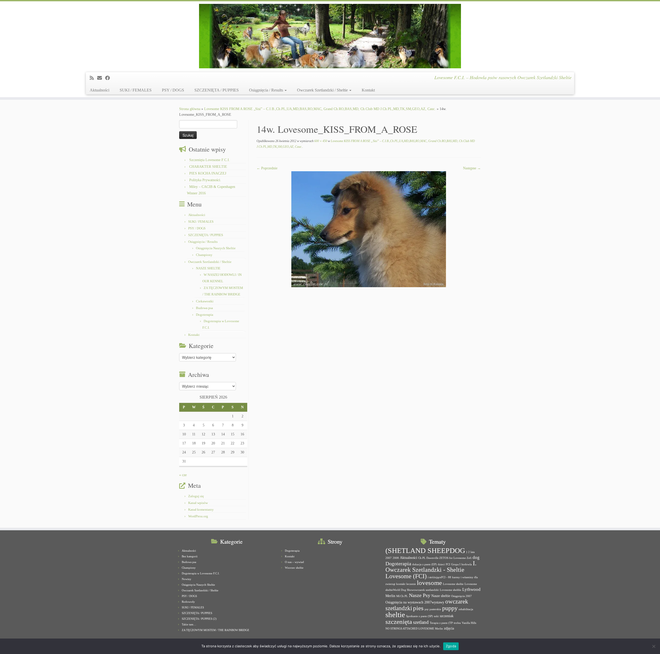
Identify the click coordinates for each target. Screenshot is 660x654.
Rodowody (188, 601)
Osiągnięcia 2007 (461, 596)
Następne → (472, 168)
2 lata (471, 552)
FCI (448, 564)
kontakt (400, 584)
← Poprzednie (267, 168)
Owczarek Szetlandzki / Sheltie (323, 90)
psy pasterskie (433, 609)
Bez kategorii (189, 556)
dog (476, 557)
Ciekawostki (204, 301)
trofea (457, 623)
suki (436, 616)
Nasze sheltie (440, 596)
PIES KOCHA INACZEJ (207, 173)
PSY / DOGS (173, 90)
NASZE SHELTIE (208, 268)
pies (418, 608)
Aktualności (99, 90)
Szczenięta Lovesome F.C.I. (209, 160)
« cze (183, 475)
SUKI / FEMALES (136, 90)
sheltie (395, 614)
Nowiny (186, 579)
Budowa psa (204, 308)
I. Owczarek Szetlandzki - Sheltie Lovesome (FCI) (430, 570)
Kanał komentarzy (201, 509)
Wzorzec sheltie (294, 567)
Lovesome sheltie (453, 584)
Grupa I (455, 564)
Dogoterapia (204, 315)
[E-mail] (101, 78)
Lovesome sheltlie (450, 590)
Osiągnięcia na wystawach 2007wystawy (414, 602)
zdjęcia (449, 628)
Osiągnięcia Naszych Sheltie (216, 248)
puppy (450, 608)
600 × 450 (320, 141)
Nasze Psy (419, 595)
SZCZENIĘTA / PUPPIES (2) (199, 618)
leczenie (411, 584)
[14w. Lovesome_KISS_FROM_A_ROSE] (368, 229)
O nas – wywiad (294, 562)
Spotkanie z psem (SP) (419, 616)
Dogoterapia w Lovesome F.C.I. (201, 573)
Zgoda (451, 646)
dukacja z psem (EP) (424, 564)
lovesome (429, 582)
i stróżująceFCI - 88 (439, 577)
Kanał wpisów (198, 503)
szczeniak (446, 616)
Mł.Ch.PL (402, 596)
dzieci (441, 564)
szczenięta (398, 621)
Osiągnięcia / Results (266, 90)
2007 (388, 558)
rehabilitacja (466, 609)
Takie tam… (189, 624)
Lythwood (471, 589)
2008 (396, 558)
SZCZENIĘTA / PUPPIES (216, 90)
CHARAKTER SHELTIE (208, 167)
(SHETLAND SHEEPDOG (425, 550)
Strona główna (189, 109)
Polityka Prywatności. (205, 180)
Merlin (390, 596)
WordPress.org (198, 516)
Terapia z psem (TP (441, 623)
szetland (421, 622)
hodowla (466, 564)
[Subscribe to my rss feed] (93, 78)
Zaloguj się (196, 496)
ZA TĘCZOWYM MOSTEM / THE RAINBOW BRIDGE (215, 630)
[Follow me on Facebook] (109, 78)
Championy (204, 255)
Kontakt (368, 90)
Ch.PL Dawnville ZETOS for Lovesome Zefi (445, 558)
